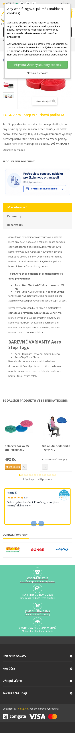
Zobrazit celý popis (5, 149)
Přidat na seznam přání (24, 467)
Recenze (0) (15, 225)
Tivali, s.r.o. (22, 708)
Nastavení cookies (37, 73)
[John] (63, 549)
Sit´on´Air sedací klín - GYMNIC (56, 447)
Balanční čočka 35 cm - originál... (17, 447)
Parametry (14, 216)
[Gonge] (38, 550)
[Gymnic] (13, 549)
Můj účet (9, 668)
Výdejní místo (12, 681)
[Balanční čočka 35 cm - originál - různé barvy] (19, 426)
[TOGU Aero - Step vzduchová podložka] (8, 85)
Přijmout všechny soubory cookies (37, 65)
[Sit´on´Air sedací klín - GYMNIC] (56, 426)
